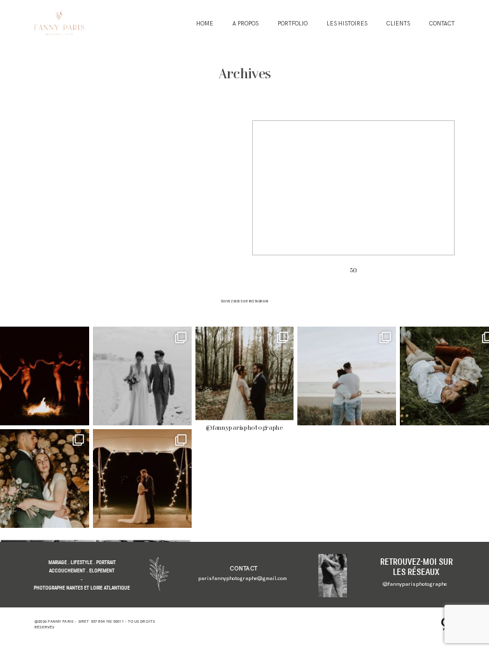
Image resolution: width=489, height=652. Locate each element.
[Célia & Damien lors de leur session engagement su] (346, 376)
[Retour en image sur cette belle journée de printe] (142, 478)
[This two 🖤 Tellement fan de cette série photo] (244, 376)
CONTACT (442, 24)
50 (353, 202)
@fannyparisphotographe (244, 428)
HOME (204, 24)
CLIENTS (398, 24)
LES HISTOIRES (347, 24)
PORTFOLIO (293, 24)
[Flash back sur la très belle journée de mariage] (142, 376)
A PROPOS (245, 24)
